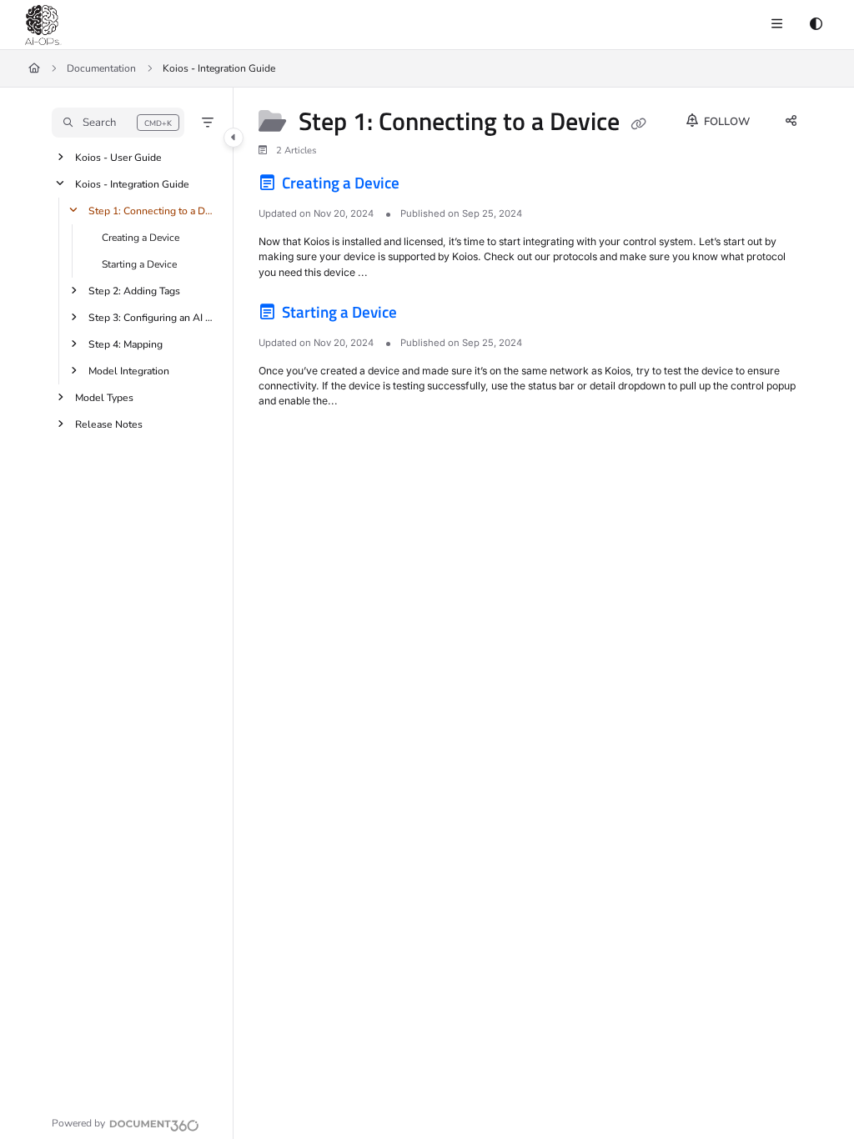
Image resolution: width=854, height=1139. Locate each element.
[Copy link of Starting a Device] (426, 315)
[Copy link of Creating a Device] (428, 186)
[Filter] (208, 123)
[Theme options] (815, 25)
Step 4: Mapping (125, 344)
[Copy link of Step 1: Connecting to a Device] (638, 123)
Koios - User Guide (118, 157)
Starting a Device (139, 264)
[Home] (43, 25)
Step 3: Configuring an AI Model (152, 317)
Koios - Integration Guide (132, 184)
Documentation (101, 68)
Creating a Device (140, 237)
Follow (725, 121)
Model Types (104, 397)
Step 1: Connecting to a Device (152, 211)
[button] (118, 123)
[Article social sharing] (790, 121)
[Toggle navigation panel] (234, 138)
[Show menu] (776, 25)
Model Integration (128, 371)
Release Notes (109, 424)
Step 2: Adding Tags (134, 291)
